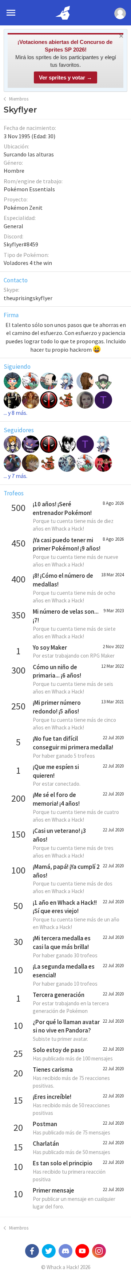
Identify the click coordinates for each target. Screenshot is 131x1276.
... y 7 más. (15, 475)
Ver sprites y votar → (65, 77)
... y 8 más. (15, 412)
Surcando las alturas (29, 154)
